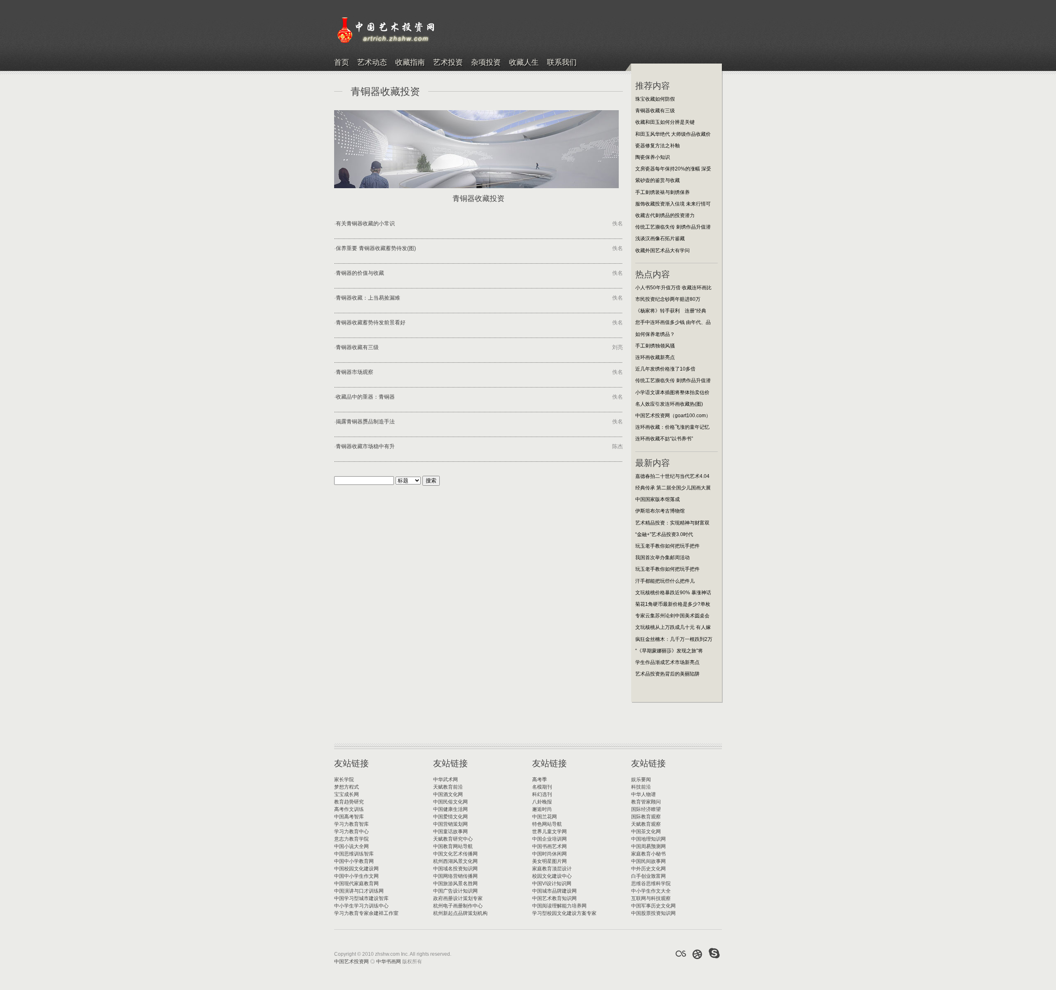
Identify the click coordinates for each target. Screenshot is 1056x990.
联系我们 (562, 62)
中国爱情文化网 (450, 817)
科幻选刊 (542, 794)
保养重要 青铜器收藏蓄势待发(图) (376, 248)
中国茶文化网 (646, 831)
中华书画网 (388, 961)
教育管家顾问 (646, 802)
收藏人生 (524, 62)
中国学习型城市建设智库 (361, 898)
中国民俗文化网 (450, 802)
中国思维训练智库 (354, 854)
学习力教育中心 (351, 831)
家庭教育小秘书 (648, 854)
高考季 (539, 779)
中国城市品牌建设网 (554, 891)
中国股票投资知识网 (653, 913)
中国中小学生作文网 (356, 876)
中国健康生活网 (450, 809)
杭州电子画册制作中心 (458, 906)
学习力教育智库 (351, 824)
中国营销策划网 (450, 824)
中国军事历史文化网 (653, 906)
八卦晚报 (542, 802)
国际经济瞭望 (646, 809)
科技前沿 (641, 787)
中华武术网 (445, 779)
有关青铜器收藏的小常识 (365, 223)
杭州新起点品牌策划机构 (460, 913)
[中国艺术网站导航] (714, 953)
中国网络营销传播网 (455, 876)
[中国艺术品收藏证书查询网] (680, 953)
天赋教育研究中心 (453, 839)
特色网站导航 (547, 824)
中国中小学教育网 (354, 861)
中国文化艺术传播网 (455, 854)
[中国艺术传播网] (697, 953)
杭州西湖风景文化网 (455, 861)
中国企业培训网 (549, 839)
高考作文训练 (349, 809)
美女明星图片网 (549, 861)
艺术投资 (448, 62)
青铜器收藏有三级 (357, 347)
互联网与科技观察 (651, 898)
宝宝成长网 (346, 794)
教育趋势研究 (349, 802)
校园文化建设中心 (552, 876)
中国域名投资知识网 (455, 869)
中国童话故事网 (450, 831)
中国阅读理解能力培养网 (559, 906)
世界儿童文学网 (549, 831)
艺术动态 (372, 62)
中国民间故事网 (648, 861)
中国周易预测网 (648, 846)
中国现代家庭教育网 (356, 883)
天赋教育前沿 (448, 787)
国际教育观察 (646, 817)
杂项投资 (486, 62)
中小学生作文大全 (651, 891)
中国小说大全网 (351, 846)
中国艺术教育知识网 (554, 898)
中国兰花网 (544, 817)
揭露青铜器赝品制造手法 (365, 421)
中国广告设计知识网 (455, 891)
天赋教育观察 (646, 824)
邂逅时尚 (542, 809)
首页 (341, 62)
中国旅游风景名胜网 (455, 883)
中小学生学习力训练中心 (361, 906)
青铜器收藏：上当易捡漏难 (368, 298)
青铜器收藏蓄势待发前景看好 (370, 322)
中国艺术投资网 (351, 961)
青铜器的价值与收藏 (360, 273)
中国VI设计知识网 (551, 883)
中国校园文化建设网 (356, 869)
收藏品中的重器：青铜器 (365, 397)
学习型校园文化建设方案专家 (564, 913)
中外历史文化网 (648, 869)
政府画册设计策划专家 (458, 898)
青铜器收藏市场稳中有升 (365, 446)
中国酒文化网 (448, 794)
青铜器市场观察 (354, 372)
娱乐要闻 (641, 779)
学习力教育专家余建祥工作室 (366, 913)
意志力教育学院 (351, 839)
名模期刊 (542, 787)
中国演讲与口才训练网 (359, 891)
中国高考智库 (349, 817)
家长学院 (344, 779)
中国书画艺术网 (549, 846)
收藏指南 (410, 62)
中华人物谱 (643, 794)
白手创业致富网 (648, 876)
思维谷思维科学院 (651, 883)
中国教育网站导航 (453, 846)
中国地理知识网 (648, 839)
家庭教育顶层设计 (552, 869)
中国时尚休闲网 (549, 854)
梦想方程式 (346, 787)
